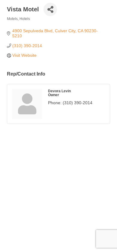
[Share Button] (50, 9)
